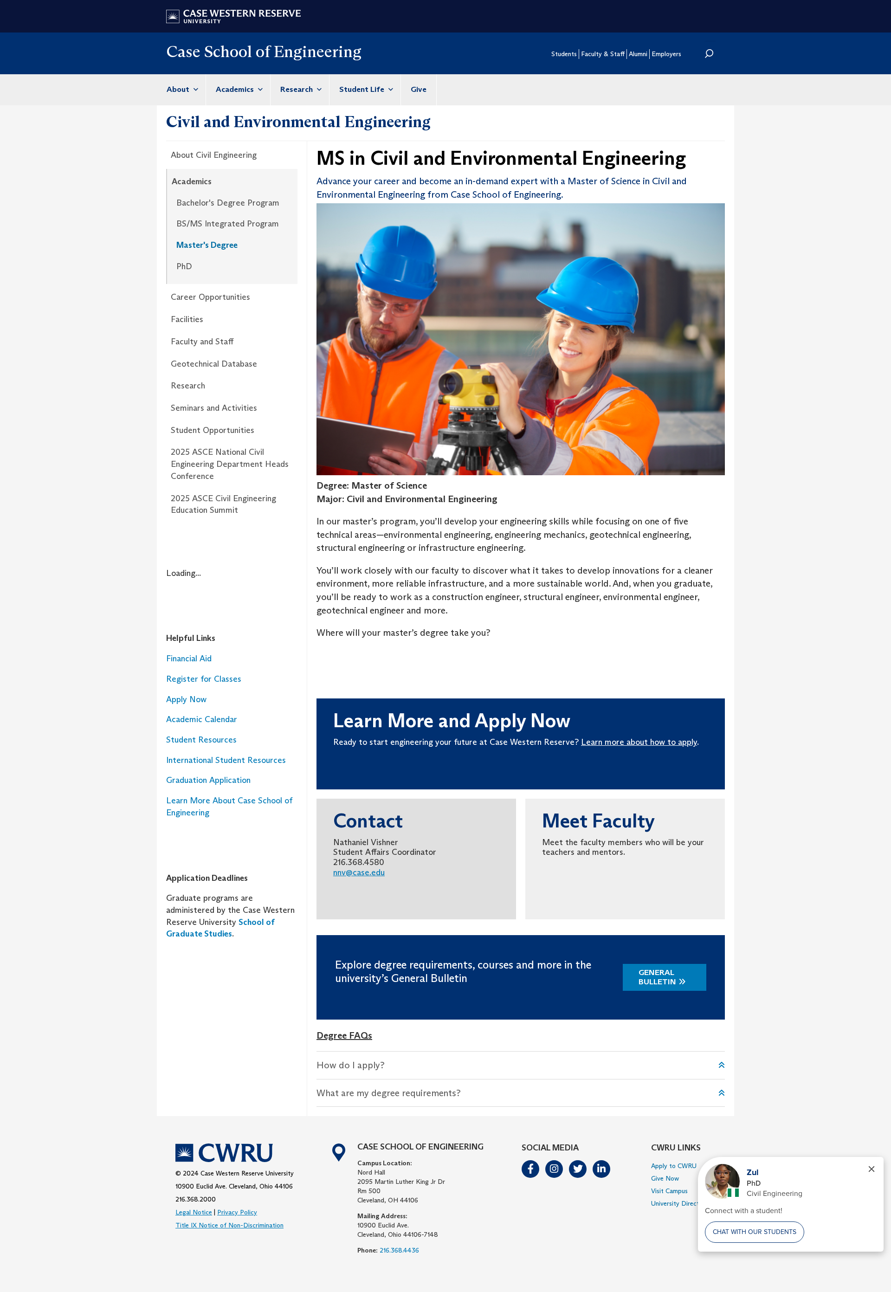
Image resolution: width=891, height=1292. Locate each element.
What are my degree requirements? (388, 1092)
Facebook (531, 1169)
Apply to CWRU (674, 1166)
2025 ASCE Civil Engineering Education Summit (223, 504)
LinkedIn (602, 1169)
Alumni (638, 54)
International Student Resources (226, 760)
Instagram (554, 1169)
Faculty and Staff (202, 341)
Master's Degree (207, 245)
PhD (184, 266)
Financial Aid (189, 658)
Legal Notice (193, 1212)
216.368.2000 (195, 1199)
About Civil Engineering (214, 155)
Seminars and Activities (214, 408)
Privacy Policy (237, 1212)
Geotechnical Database (214, 364)
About (179, 89)
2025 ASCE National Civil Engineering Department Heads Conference (230, 464)
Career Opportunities (210, 297)
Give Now (665, 1178)
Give (418, 89)
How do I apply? (350, 1065)
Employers (666, 54)
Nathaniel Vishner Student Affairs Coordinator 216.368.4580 (384, 852)
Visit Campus (669, 1191)
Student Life (362, 89)
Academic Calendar (201, 719)
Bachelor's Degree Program (227, 203)
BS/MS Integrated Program (227, 224)
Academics (236, 89)
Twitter (578, 1169)
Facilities (187, 319)
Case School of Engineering (264, 51)
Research (297, 89)
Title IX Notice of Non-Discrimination (229, 1225)
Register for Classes (205, 679)
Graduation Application (208, 780)
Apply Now (186, 699)
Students (564, 54)
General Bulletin (657, 977)
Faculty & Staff (603, 54)
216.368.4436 (399, 1250)
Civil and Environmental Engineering (298, 121)
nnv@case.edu (359, 872)
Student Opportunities (212, 430)
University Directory (680, 1203)
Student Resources (201, 740)
